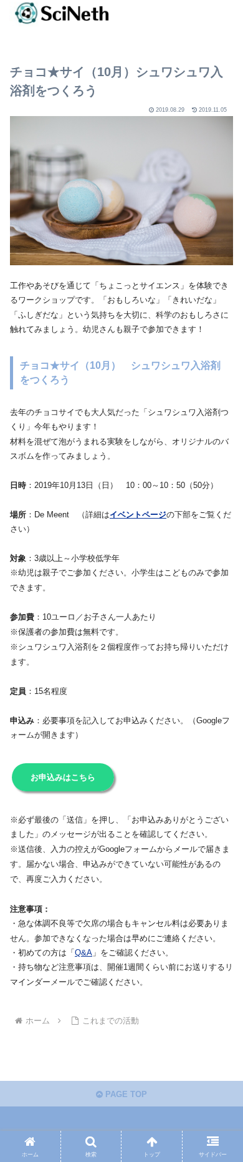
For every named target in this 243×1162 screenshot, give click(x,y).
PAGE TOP (125, 1094)
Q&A (83, 952)
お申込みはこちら (63, 777)
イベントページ (138, 514)
